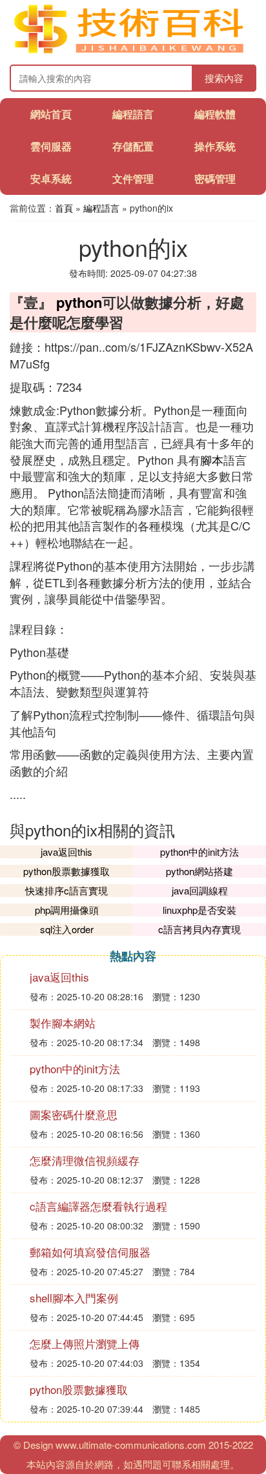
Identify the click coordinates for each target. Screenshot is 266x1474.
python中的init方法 (199, 851)
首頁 (64, 207)
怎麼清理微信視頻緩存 (84, 1160)
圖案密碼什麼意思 (74, 1114)
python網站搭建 (199, 871)
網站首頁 (51, 113)
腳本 (211, 459)
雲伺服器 (51, 146)
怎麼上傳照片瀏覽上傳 (84, 1343)
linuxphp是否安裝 (199, 909)
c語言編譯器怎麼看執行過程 (98, 1206)
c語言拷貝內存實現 (199, 929)
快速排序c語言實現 (66, 890)
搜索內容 (224, 78)
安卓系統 (51, 178)
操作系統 (215, 146)
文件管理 (133, 178)
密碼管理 (215, 178)
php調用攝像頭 (67, 909)
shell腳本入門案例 (74, 1297)
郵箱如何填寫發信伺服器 (90, 1252)
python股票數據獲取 (66, 871)
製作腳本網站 (63, 1023)
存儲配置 (133, 146)
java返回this (66, 851)
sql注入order (67, 929)
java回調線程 (200, 890)
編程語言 (133, 113)
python (79, 302)
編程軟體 (215, 113)
